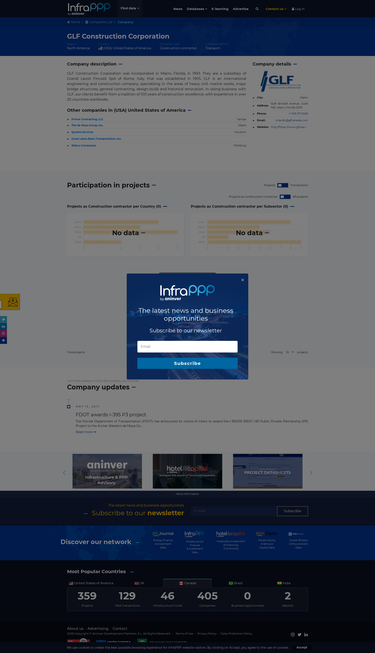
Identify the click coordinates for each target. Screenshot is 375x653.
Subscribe (187, 363)
